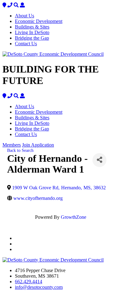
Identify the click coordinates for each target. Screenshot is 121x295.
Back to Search (20, 150)
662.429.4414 (28, 281)
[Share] (99, 160)
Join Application (38, 145)
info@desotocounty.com (39, 287)
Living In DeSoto (32, 32)
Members (11, 145)
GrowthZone (73, 217)
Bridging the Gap (32, 38)
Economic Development (38, 21)
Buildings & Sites (32, 26)
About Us (24, 15)
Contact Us (26, 43)
